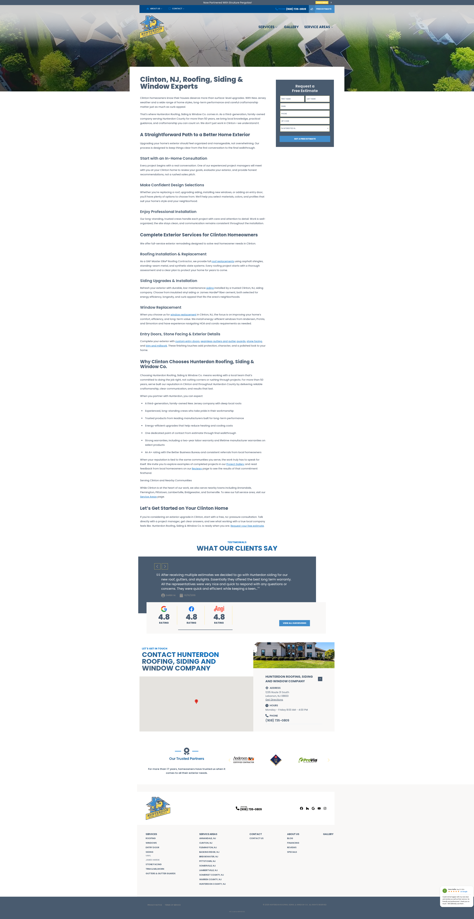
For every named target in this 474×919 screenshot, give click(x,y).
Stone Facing (154, 864)
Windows (151, 842)
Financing (293, 842)
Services (266, 27)
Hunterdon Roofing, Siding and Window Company (289, 678)
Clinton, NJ (205, 842)
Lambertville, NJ (208, 870)
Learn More (321, 2)
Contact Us (256, 838)
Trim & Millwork (155, 868)
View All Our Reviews (294, 623)
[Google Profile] (313, 808)
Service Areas (317, 27)
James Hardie (153, 859)
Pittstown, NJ (207, 861)
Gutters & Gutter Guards (161, 873)
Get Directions (274, 699)
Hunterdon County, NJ (212, 883)
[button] (196, 701)
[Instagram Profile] (325, 808)
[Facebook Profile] (301, 808)
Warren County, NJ (210, 879)
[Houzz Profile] (307, 808)
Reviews (291, 847)
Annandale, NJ (207, 838)
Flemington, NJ (208, 847)
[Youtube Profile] (319, 808)
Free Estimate (323, 9)
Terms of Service (173, 905)
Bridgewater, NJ (208, 856)
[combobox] (305, 128)
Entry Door (152, 847)
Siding (149, 851)
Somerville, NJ (207, 865)
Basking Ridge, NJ (209, 851)
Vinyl (148, 855)
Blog (290, 838)
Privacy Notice (155, 905)
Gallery (291, 27)
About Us (155, 8)
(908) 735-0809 (277, 720)
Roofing (151, 838)
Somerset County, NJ (211, 874)
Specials (292, 851)
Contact (177, 8)
